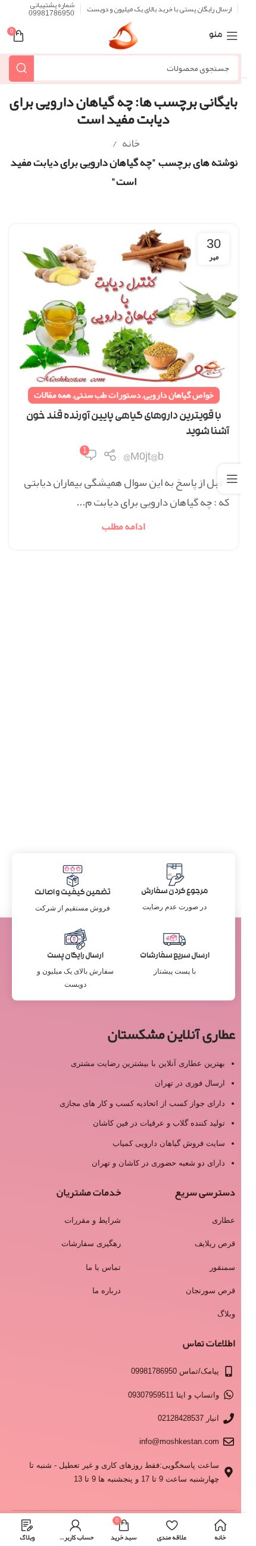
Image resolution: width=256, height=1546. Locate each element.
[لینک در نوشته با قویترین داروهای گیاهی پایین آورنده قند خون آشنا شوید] (123, 310)
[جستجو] (21, 68)
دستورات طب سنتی (107, 395)
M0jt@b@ (143, 456)
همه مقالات (52, 395)
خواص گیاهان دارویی (178, 395)
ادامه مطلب (123, 526)
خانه (131, 143)
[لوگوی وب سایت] (123, 39)
